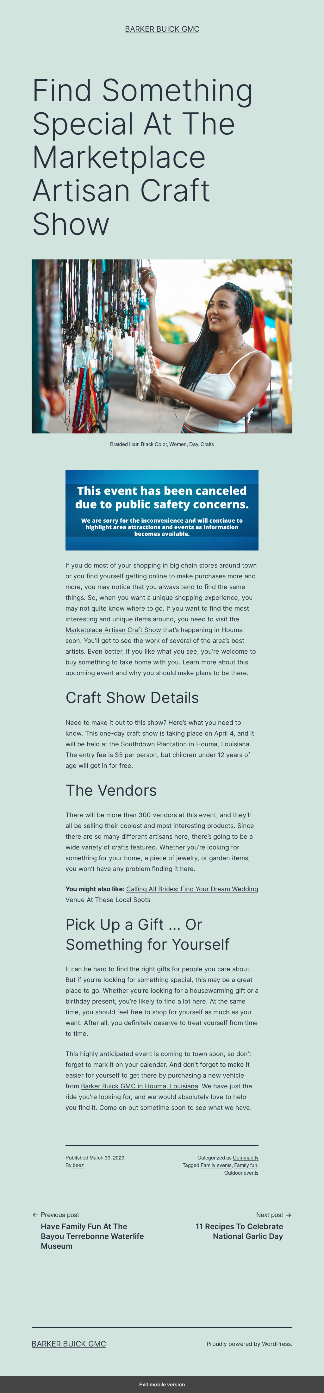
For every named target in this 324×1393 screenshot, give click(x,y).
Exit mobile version (162, 1384)
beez (78, 1165)
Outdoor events (241, 1172)
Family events (216, 1165)
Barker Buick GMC (162, 29)
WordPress (276, 1343)
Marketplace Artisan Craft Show (113, 630)
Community (246, 1157)
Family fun (245, 1165)
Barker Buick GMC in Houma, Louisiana (139, 1086)
